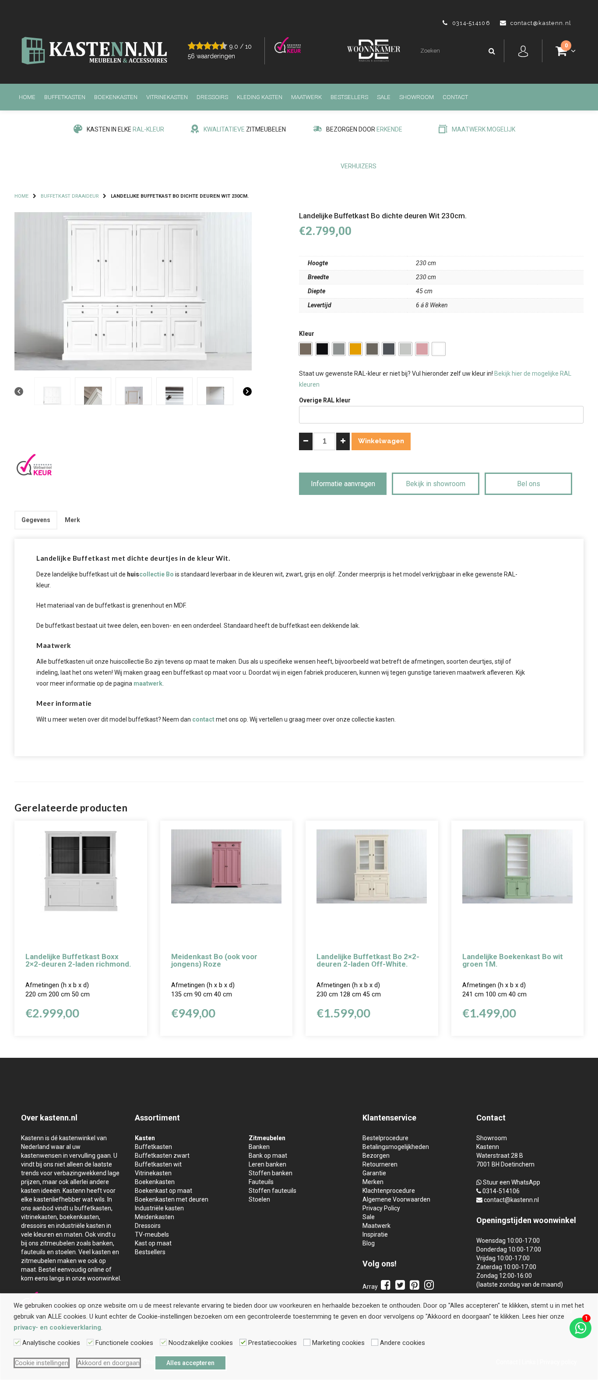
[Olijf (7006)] (305, 349)
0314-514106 (501, 1191)
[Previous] (18, 392)
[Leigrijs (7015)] (388, 349)
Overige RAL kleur (325, 400)
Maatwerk (306, 97)
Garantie (374, 1173)
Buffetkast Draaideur (69, 196)
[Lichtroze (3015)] (422, 349)
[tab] (35, 520)
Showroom (416, 97)
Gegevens (35, 519)
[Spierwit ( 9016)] (438, 349)
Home (27, 97)
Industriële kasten (159, 1208)
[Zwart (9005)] (322, 349)
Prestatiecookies (272, 1343)
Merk (72, 519)
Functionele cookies (124, 1343)
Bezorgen (376, 1155)
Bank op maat (268, 1155)
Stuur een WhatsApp (511, 1182)
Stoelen (259, 1199)
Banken (259, 1146)
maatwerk (148, 683)
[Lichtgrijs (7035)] (405, 349)
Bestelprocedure (385, 1138)
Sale (383, 97)
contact (203, 719)
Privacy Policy (381, 1208)
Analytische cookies (51, 1343)
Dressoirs (212, 97)
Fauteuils (261, 1181)
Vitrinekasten (167, 97)
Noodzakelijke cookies (201, 1343)
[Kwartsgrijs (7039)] (372, 349)
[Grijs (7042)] (339, 349)
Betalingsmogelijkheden (395, 1146)
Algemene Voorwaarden (396, 1199)
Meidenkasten (154, 1216)
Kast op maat (153, 1243)
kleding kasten (259, 97)
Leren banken (267, 1164)
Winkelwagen (381, 441)
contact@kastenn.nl (511, 1199)
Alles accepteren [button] (190, 1362)
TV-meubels (152, 1234)
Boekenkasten (115, 97)
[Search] (491, 51)
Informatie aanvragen (343, 484)
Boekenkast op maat (163, 1190)
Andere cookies (402, 1343)
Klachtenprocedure (388, 1190)
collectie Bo (156, 574)
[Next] (247, 392)
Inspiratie (375, 1234)
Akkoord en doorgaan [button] (108, 1363)
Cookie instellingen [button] (41, 1363)
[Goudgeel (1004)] (355, 349)
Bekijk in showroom (435, 484)
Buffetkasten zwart (162, 1155)
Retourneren (379, 1164)
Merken (372, 1181)
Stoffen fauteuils (272, 1190)
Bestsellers (349, 97)
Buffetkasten (64, 97)
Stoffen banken (270, 1173)
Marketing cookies (338, 1343)
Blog (368, 1243)
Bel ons (528, 484)
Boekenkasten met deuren (171, 1199)
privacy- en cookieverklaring (57, 1327)
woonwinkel (554, 1220)
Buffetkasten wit (158, 1164)
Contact (455, 97)
